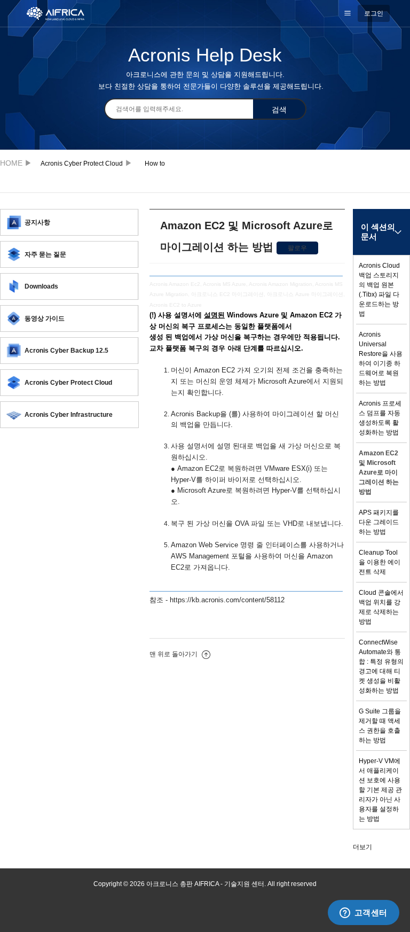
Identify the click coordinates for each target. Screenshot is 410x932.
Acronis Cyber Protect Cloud (82, 163)
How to (155, 163)
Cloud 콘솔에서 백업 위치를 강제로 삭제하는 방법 (381, 607)
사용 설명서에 (191, 315)
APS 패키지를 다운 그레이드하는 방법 (379, 522)
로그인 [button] (373, 13)
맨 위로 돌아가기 (174, 654)
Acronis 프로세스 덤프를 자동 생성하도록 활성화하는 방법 (380, 418)
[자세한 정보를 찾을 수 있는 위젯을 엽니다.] (363, 913)
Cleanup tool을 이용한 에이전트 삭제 (379, 562)
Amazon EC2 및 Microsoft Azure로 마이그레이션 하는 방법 (379, 472)
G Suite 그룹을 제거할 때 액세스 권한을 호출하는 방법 (380, 726)
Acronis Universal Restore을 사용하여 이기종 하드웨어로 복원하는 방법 (381, 358)
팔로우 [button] (297, 248)
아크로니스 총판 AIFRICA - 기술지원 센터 (14, 163)
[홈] (61, 13)
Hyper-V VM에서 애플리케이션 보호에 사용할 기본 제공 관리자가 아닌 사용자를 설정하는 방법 (380, 789)
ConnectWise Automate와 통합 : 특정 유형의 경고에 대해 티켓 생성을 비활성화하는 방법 (381, 666)
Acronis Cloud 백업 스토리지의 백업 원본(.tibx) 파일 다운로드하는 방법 (379, 289)
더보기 (362, 847)
